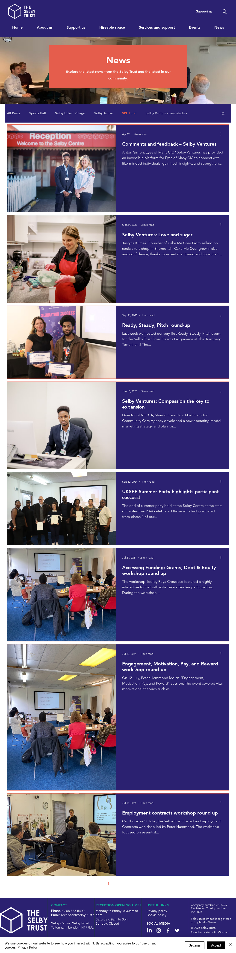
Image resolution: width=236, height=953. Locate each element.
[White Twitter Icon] (177, 930)
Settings (195, 945)
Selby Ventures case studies (166, 113)
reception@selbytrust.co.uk (81, 915)
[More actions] (222, 134)
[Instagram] (159, 930)
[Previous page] (98, 884)
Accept (216, 945)
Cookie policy (156, 915)
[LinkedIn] (149, 930)
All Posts (13, 113)
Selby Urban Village (70, 113)
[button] (225, 11)
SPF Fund (129, 113)
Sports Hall (37, 113)
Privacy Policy (28, 947)
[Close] (230, 945)
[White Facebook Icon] (168, 930)
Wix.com (223, 932)
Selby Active (103, 113)
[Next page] (137, 884)
